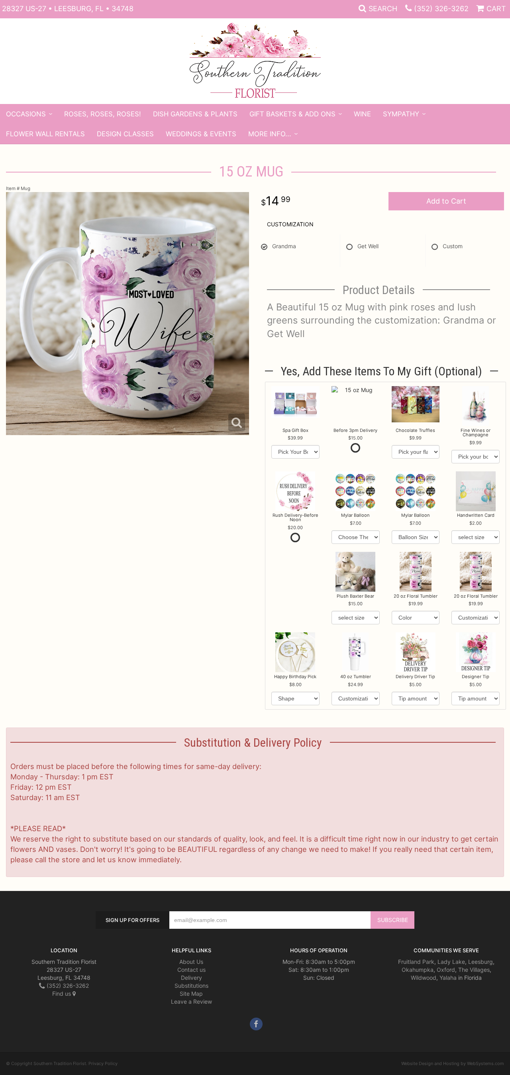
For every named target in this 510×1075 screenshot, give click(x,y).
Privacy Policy (103, 1063)
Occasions (26, 114)
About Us (191, 961)
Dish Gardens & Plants (195, 114)
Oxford (446, 969)
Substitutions (191, 985)
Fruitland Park (416, 961)
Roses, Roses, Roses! (102, 114)
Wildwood (423, 977)
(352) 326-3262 (441, 8)
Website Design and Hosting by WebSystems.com (452, 1063)
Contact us (191, 969)
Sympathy (401, 114)
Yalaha (448, 977)
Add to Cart (446, 201)
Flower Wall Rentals (45, 134)
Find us (62, 993)
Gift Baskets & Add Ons (292, 114)
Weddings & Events (201, 134)
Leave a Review (191, 1001)
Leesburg (480, 961)
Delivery (191, 977)
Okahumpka (418, 969)
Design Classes (125, 134)
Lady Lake (451, 961)
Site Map (191, 993)
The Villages (474, 969)
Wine (362, 114)
